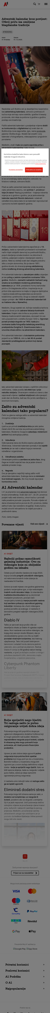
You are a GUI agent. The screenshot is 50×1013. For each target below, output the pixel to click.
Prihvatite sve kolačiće (34, 170)
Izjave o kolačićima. (40, 163)
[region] (25, 162)
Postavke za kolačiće (16, 169)
